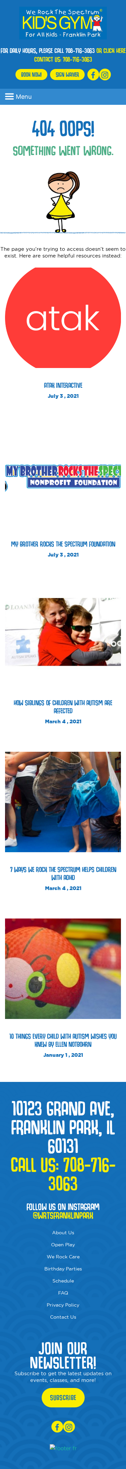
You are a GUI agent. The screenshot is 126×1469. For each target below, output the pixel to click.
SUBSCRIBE (63, 1397)
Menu (24, 96)
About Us (63, 1232)
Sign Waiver (67, 74)
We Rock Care (63, 1256)
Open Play (63, 1244)
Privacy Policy (63, 1305)
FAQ (63, 1293)
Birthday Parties (63, 1268)
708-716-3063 (77, 59)
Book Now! (31, 74)
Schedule (63, 1280)
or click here (111, 50)
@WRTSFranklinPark (63, 1215)
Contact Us (63, 1317)
